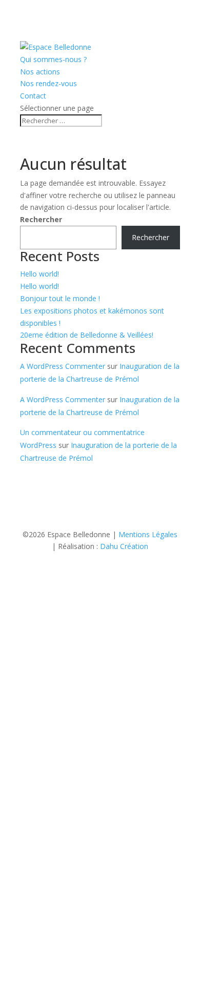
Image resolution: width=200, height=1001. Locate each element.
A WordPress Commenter (62, 366)
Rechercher (41, 219)
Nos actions (40, 71)
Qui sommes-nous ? (53, 59)
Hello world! (39, 274)
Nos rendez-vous (48, 83)
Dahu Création (124, 546)
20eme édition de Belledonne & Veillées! (86, 335)
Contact (33, 96)
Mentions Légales (147, 534)
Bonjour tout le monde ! (60, 298)
